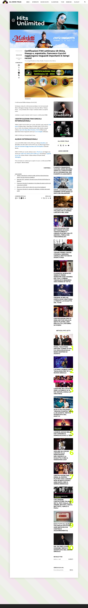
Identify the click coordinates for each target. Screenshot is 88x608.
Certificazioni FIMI (19, 59)
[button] (19, 75)
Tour (62, 2)
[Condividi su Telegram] (19, 73)
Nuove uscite (45, 2)
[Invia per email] (19, 78)
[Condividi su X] (19, 70)
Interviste (35, 2)
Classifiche (54, 2)
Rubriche (69, 2)
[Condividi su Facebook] (19, 68)
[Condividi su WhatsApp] (19, 65)
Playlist (76, 2)
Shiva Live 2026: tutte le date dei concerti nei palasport (31, 187)
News (28, 2)
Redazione (19, 55)
